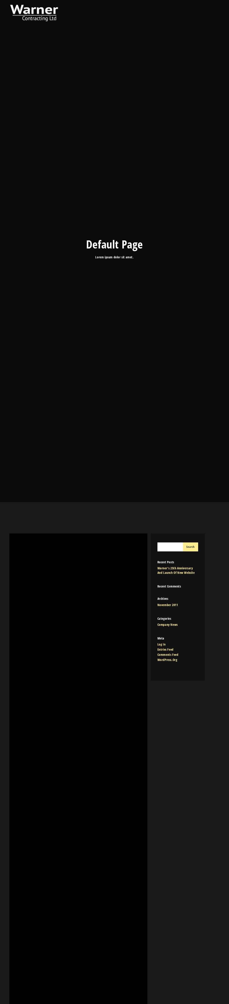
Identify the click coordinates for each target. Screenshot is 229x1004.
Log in (161, 644)
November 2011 (167, 605)
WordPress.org (167, 660)
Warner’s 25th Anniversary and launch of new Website (176, 570)
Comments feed (167, 654)
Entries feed (165, 649)
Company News (167, 624)
